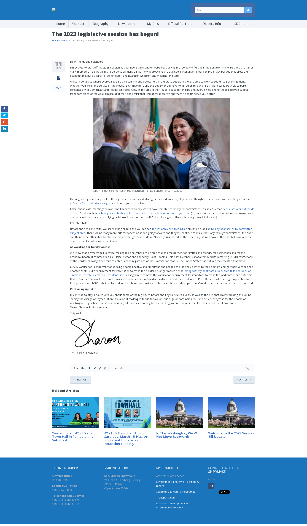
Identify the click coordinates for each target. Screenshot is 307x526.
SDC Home (242, 23)
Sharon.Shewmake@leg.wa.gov (92, 203)
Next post (243, 379)
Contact (78, 23)
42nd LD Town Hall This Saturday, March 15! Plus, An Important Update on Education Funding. (126, 438)
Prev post (82, 379)
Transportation (165, 497)
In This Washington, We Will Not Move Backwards (178, 435)
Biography (101, 23)
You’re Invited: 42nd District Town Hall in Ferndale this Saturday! (73, 436)
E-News (65, 40)
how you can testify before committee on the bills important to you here (145, 213)
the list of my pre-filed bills (168, 229)
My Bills (153, 23)
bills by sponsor (220, 229)
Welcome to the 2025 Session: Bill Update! (231, 435)
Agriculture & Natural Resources (175, 491)
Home (60, 23)
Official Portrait (180, 23)
